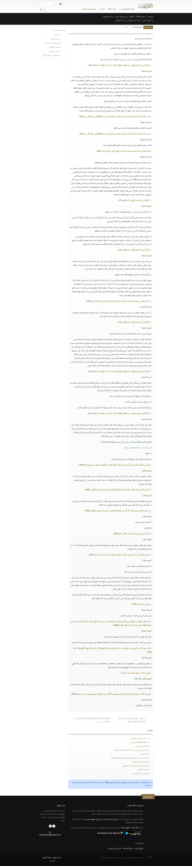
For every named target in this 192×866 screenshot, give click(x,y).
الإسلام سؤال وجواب (114, 848)
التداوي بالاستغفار (54, 51)
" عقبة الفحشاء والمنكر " (138, 738)
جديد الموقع (57, 857)
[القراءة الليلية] (60, 4)
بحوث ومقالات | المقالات (137, 16)
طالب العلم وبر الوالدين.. (139, 762)
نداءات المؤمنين (108, 16)
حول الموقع (112, 9)
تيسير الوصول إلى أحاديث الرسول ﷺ (118, 782)
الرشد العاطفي (142, 769)
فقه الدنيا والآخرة (54, 47)
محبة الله (56, 35)
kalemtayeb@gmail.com (50, 834)
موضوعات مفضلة (89, 9)
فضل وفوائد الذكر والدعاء (51, 43)
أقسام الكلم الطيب (127, 9)
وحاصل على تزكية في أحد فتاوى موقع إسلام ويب (101, 819)
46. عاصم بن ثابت (141, 746)
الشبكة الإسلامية (128, 848)
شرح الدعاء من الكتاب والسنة (50, 55)
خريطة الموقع (47, 857)
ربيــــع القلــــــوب (121, 16)
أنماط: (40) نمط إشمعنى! (138, 742)
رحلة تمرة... (143, 754)
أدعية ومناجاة (55, 39)
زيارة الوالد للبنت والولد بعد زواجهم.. (134, 765)
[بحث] (38, 3)
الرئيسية (150, 16)
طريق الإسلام (139, 848)
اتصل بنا (102, 9)
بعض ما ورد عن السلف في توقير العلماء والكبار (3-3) (129, 758)
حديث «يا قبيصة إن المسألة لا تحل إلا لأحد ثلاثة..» (130, 750)
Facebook (44, 9)
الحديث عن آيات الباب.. (139, 773)
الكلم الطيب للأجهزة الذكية (130, 827)
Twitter (41, 9)
